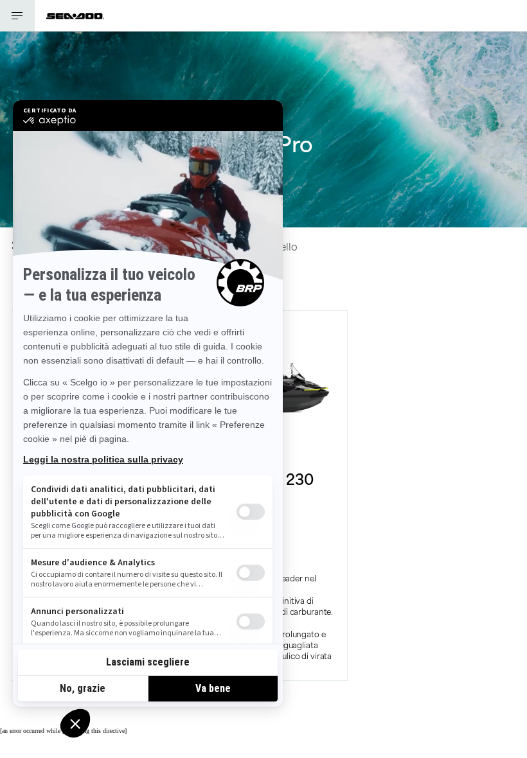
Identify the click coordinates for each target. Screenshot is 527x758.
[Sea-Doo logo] (75, 15)
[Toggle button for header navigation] (17, 15)
